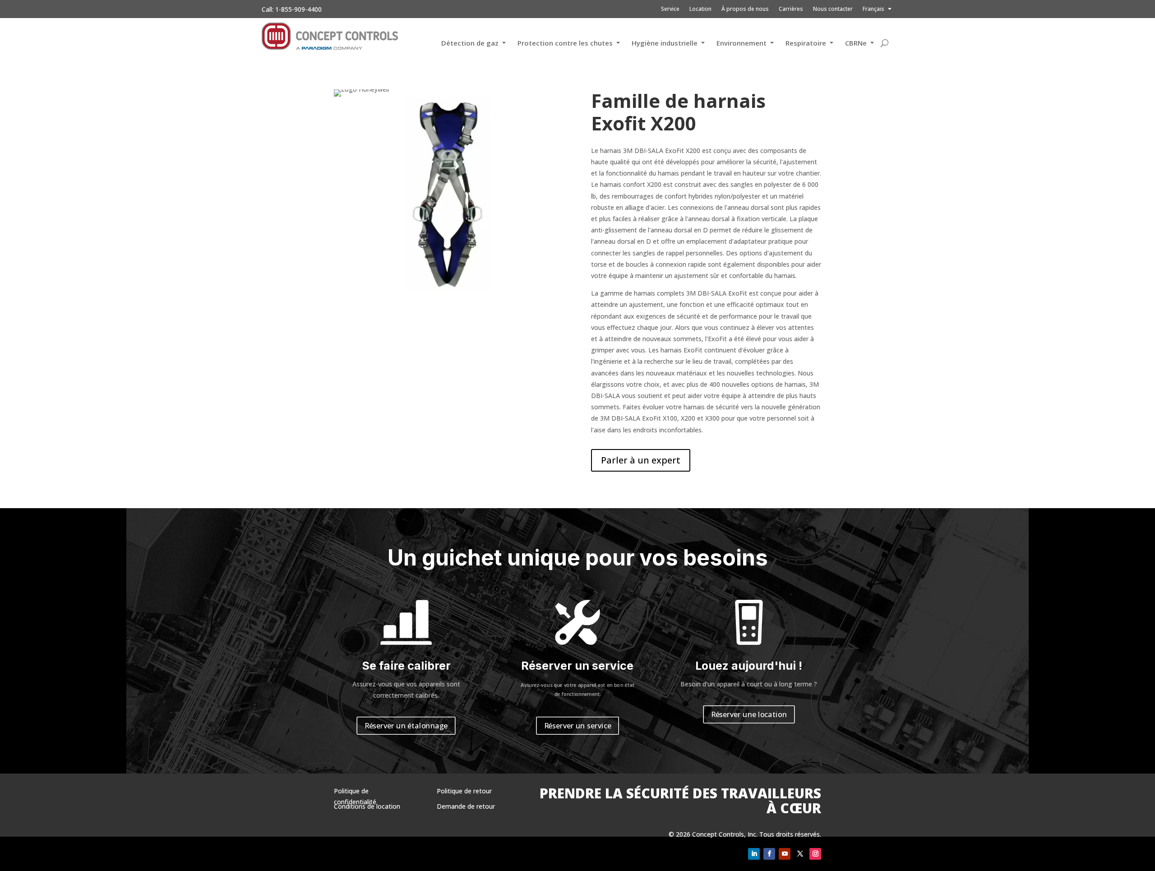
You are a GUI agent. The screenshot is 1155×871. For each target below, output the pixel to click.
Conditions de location (367, 806)
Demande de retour (466, 806)
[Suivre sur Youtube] (784, 854)
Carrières (791, 9)
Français (873, 9)
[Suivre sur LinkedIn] (754, 854)
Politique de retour (464, 791)
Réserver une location (749, 714)
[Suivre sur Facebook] (769, 854)
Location (700, 9)
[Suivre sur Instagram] (815, 854)
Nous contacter (833, 9)
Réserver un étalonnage (406, 726)
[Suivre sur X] (800, 854)
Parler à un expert (640, 460)
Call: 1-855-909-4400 (292, 9)
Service (670, 9)
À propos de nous (745, 9)
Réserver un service (577, 726)
